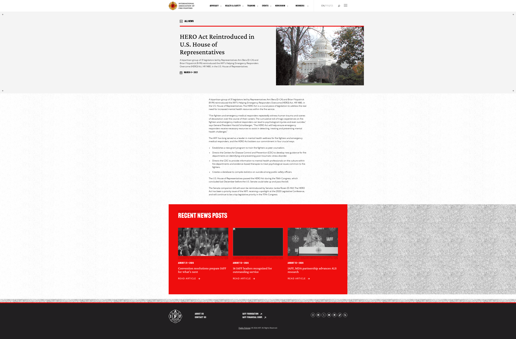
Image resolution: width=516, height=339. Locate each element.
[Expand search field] (339, 6)
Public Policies (244, 328)
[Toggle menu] (345, 5)
